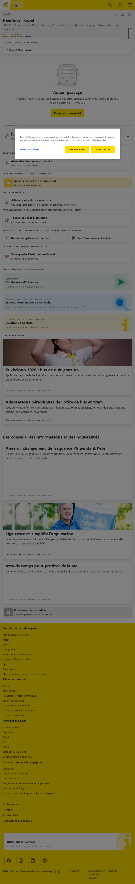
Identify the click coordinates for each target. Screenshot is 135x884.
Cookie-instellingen (30, 149)
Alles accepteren (76, 149)
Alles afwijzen (103, 149)
